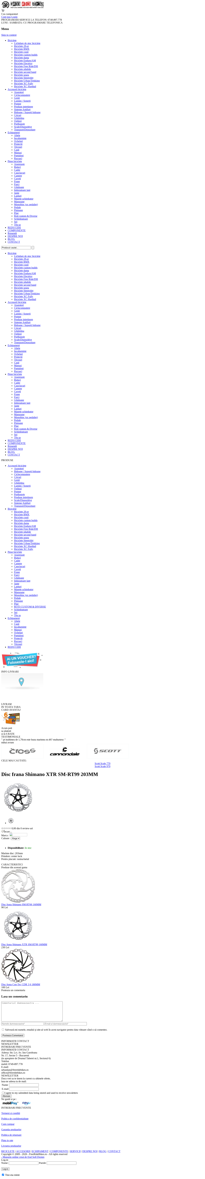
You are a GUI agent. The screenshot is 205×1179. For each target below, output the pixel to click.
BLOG (11, 239)
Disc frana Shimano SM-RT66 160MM (21, 904)
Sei (15, 221)
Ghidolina (19, 118)
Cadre (17, 170)
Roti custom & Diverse (25, 216)
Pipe (16, 213)
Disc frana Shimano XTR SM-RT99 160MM (24, 944)
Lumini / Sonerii (22, 100)
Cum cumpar (7, 1124)
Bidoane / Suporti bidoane (27, 112)
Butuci (17, 167)
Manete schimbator (23, 198)
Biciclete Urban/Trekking (27, 80)
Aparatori (19, 92)
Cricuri (17, 115)
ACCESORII (23, 1151)
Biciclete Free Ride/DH (26, 66)
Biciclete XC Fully (23, 83)
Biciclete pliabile (22, 69)
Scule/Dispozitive (23, 126)
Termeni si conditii (10, 1113)
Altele (17, 135)
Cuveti (17, 178)
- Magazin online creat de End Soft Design (22, 1157)
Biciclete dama (21, 57)
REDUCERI (14, 227)
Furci (16, 184)
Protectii (18, 144)
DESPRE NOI (15, 236)
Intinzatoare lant (22, 190)
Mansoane (19, 201)
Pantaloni (19, 155)
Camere (18, 175)
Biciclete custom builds (25, 54)
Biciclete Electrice (23, 63)
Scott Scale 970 (102, 766)
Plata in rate (7, 1140)
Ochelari (18, 141)
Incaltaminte (20, 138)
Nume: (4, 1163)
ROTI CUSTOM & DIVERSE (30, 606)
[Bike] (22, 7)
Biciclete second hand (25, 72)
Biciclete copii (21, 52)
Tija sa (17, 224)
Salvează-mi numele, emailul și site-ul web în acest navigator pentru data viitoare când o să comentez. (56, 1029)
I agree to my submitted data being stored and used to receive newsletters (41, 1093)
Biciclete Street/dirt (23, 77)
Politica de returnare (11, 1135)
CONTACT (14, 242)
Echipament (14, 132)
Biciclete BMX (21, 49)
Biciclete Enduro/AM (25, 60)
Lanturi (17, 195)
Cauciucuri (19, 172)
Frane (17, 181)
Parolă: (42, 1163)
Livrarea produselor (11, 1145)
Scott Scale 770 (102, 763)
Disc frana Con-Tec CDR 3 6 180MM (20, 984)
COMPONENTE (17, 230)
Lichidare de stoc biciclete (27, 43)
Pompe (17, 103)
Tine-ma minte (12, 1175)
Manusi (18, 152)
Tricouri (18, 147)
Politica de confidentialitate (15, 1118)
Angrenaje (19, 164)
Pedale (17, 207)
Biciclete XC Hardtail (25, 86)
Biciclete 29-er (21, 46)
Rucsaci (18, 158)
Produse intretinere (23, 106)
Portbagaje (19, 124)
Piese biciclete (15, 161)
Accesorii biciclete (17, 89)
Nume (5, 1085)
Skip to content (8, 35)
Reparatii (12, 233)
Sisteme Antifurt (22, 109)
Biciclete (12, 40)
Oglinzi (18, 121)
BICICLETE (8, 1151)
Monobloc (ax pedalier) (26, 204)
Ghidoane (19, 187)
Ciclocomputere (22, 95)
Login (14, 17)
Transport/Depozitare (24, 129)
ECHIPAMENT (40, 1151)
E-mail (5, 1089)
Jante (16, 193)
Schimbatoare (21, 219)
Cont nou (6, 17)
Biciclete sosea (21, 75)
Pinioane (18, 210)
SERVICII (75, 1151)
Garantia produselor (11, 1129)
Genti (17, 98)
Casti (16, 149)
